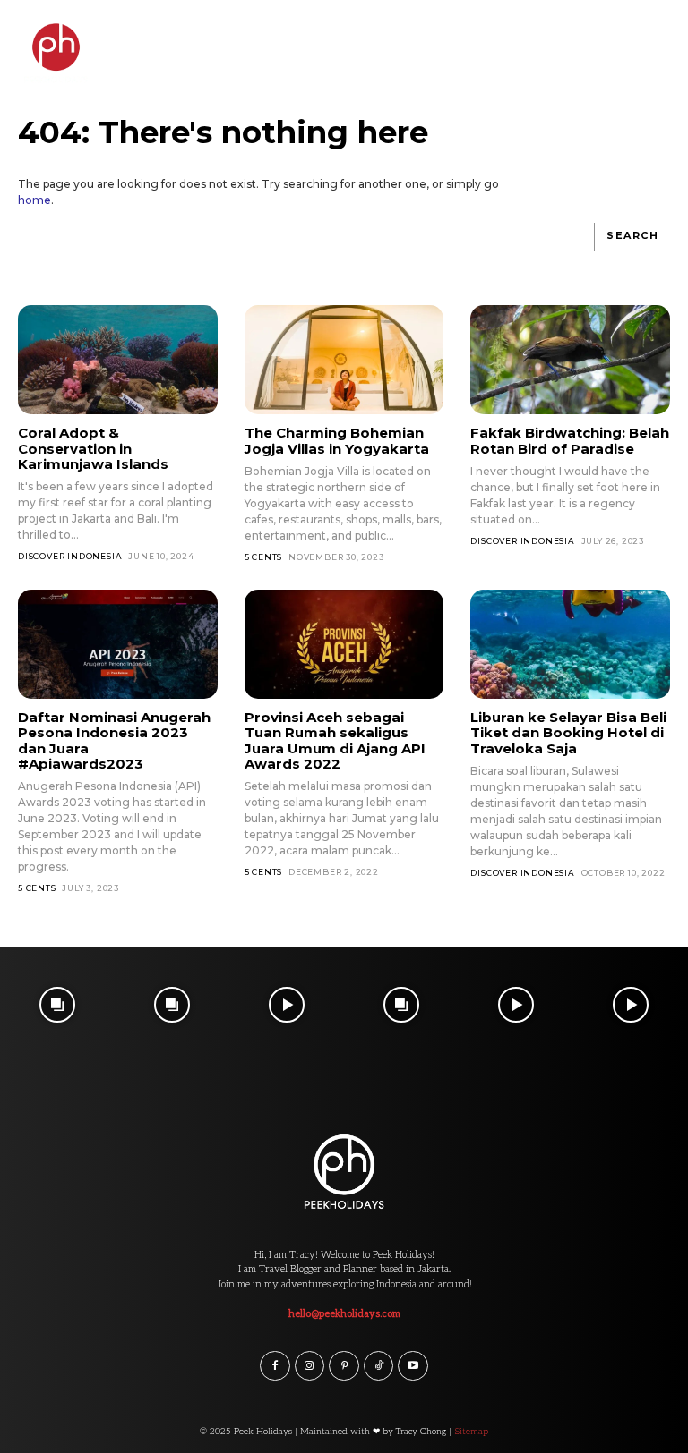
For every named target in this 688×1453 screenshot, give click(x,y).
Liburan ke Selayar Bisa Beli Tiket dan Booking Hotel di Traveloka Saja (568, 733)
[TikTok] (379, 1366)
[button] (658, 38)
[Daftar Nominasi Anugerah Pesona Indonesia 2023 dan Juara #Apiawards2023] (118, 644)
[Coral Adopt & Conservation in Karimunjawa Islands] (118, 359)
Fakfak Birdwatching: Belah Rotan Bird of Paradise (569, 440)
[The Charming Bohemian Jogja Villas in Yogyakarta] (344, 359)
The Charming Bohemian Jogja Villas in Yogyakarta (337, 440)
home (34, 200)
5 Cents (264, 557)
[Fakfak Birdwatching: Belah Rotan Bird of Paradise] (570, 359)
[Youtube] (413, 1366)
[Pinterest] (344, 1366)
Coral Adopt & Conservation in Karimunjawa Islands (93, 448)
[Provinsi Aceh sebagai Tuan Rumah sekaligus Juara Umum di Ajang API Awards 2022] (344, 644)
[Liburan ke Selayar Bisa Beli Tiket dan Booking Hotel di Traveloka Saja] (570, 644)
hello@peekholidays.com (344, 1314)
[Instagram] (310, 1366)
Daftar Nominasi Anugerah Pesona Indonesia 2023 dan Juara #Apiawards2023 (114, 740)
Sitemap (471, 1431)
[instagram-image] (57, 1004)
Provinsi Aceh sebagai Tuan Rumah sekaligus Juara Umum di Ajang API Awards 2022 (335, 740)
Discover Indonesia (70, 556)
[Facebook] (275, 1366)
